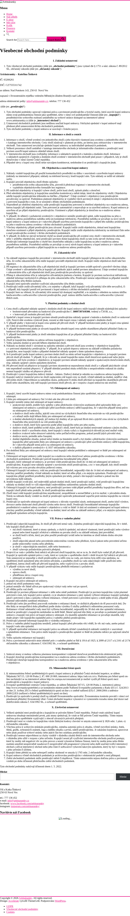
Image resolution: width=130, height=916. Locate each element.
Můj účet (10, 22)
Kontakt (10, 31)
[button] (8, 35)
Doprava (10, 28)
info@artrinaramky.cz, (37, 101)
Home (9, 14)
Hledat (3, 771)
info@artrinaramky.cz (18, 800)
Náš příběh (11, 17)
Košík (9, 25)
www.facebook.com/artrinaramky (27, 803)
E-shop (9, 19)
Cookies (10, 912)
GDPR (9, 906)
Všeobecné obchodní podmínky (22, 909)
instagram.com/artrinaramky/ (25, 806)
